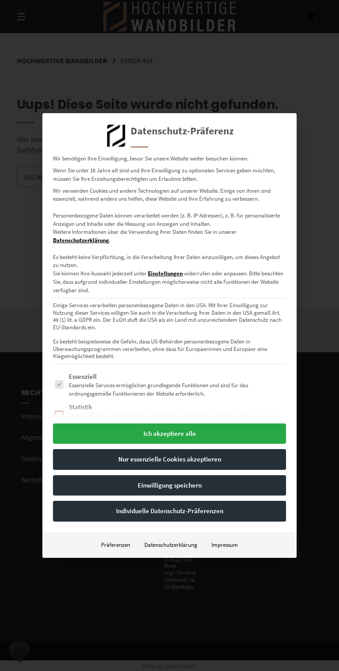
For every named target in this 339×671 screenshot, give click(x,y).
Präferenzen (115, 545)
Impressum (224, 545)
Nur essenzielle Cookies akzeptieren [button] (169, 459)
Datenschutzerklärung (81, 240)
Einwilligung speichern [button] (170, 485)
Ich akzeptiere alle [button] (169, 433)
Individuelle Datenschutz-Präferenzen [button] (169, 511)
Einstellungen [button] (165, 273)
